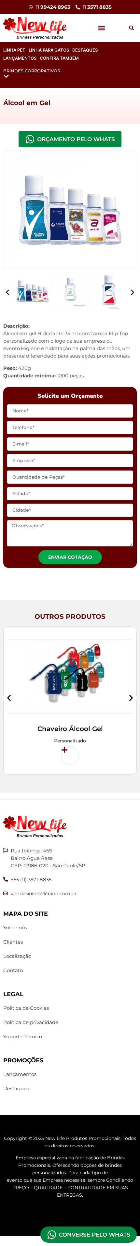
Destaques (85, 50)
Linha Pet (14, 50)
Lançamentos (19, 58)
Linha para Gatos (49, 50)
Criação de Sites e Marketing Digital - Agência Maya (70, 1213)
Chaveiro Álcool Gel (70, 729)
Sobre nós (15, 927)
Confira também (59, 58)
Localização (17, 956)
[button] (101, 28)
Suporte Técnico (22, 1036)
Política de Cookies (26, 1008)
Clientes (13, 942)
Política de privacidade (30, 1022)
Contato (13, 970)
